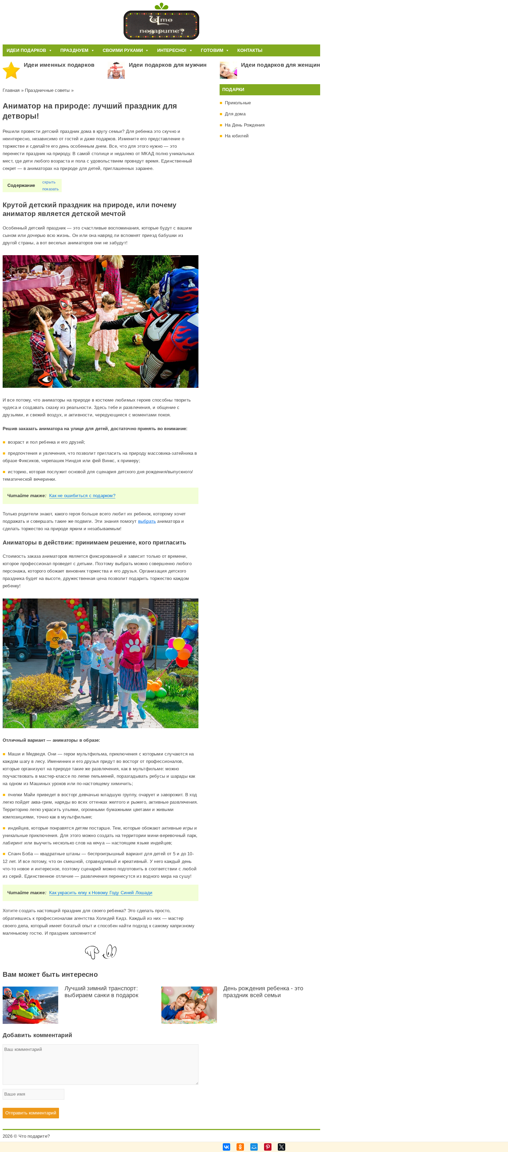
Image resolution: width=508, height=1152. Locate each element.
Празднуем (74, 50)
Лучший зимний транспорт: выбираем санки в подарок (101, 991)
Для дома (235, 113)
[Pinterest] (267, 1147)
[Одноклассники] (240, 1147)
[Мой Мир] (254, 1147)
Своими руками (123, 50)
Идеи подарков (26, 50)
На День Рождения (245, 125)
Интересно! (172, 50)
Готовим (212, 50)
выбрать (147, 521)
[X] (281, 1147)
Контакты (249, 50)
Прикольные (238, 102)
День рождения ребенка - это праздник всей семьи (263, 991)
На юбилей (237, 135)
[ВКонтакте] (226, 1147)
